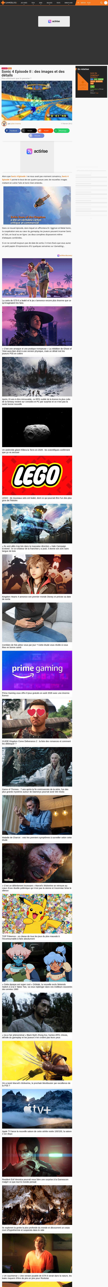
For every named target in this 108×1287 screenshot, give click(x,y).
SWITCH (83, 3)
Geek (40, 3)
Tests (58, 3)
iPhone (93, 81)
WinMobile (99, 81)
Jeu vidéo (4, 68)
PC (78, 3)
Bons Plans (68, 3)
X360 (95, 79)
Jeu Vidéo (24, 3)
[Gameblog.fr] (8, 2)
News (9, 68)
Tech (33, 3)
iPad (92, 83)
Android (100, 79)
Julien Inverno (16, 123)
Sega (96, 93)
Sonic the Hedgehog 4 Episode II (94, 75)
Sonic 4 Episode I (19, 176)
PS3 (92, 79)
